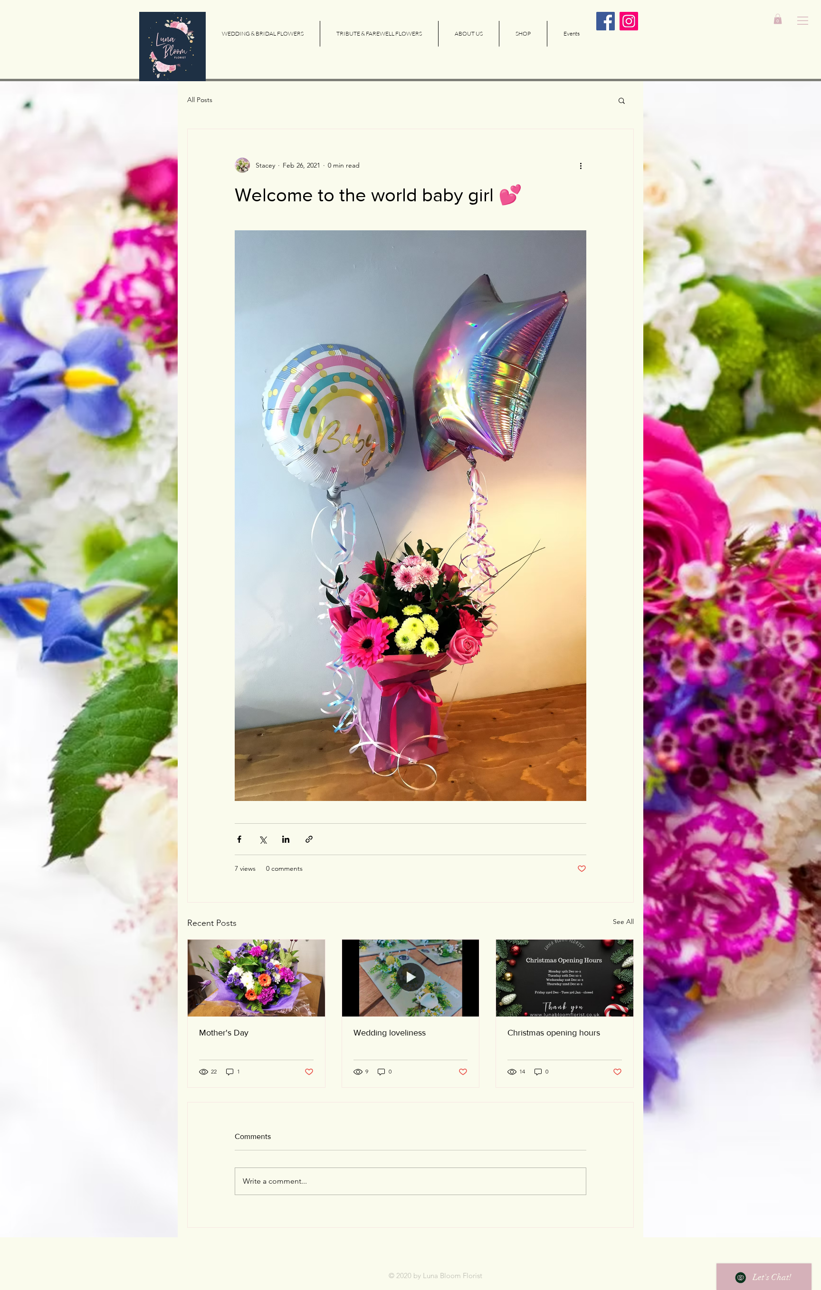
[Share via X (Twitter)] (262, 839)
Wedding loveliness (389, 1032)
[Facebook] (605, 21)
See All (623, 921)
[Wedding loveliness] (410, 978)
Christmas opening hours (553, 1032)
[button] (802, 21)
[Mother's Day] (256, 978)
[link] (777, 19)
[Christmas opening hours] (564, 978)
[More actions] (580, 165)
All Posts (199, 99)
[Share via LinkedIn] (285, 839)
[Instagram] (629, 21)
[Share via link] (309, 839)
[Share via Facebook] (239, 839)
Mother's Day (223, 1032)
